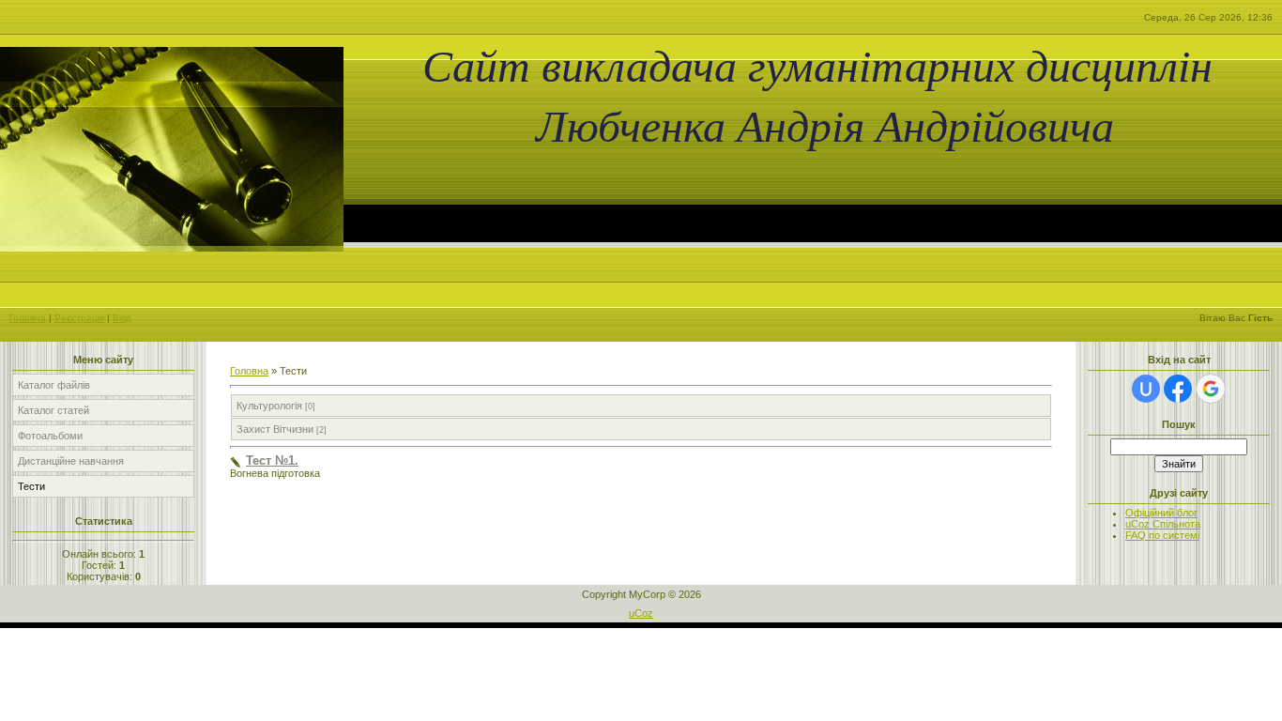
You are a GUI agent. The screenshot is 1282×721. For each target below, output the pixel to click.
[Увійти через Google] (1211, 389)
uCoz (641, 613)
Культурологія (269, 405)
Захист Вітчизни (275, 429)
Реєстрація (79, 318)
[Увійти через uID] (1146, 389)
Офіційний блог (1161, 512)
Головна (27, 318)
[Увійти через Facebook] (1178, 389)
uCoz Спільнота (1162, 523)
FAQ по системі (1162, 535)
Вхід (122, 318)
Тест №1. (272, 460)
